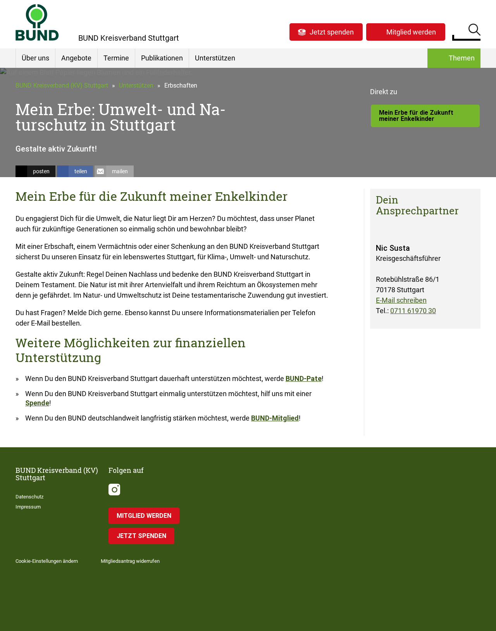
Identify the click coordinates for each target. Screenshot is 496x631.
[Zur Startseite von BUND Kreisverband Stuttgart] (37, 22)
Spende (37, 403)
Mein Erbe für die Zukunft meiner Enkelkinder (416, 115)
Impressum (28, 507)
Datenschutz (29, 497)
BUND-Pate (304, 378)
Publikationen (162, 58)
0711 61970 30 (413, 311)
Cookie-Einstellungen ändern (47, 561)
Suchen (474, 31)
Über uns (35, 58)
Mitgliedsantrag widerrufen (130, 561)
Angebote (76, 58)
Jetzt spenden (332, 32)
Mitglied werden (411, 32)
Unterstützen (215, 58)
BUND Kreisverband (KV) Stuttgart (62, 85)
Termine (116, 58)
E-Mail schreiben (401, 300)
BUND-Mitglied (275, 418)
